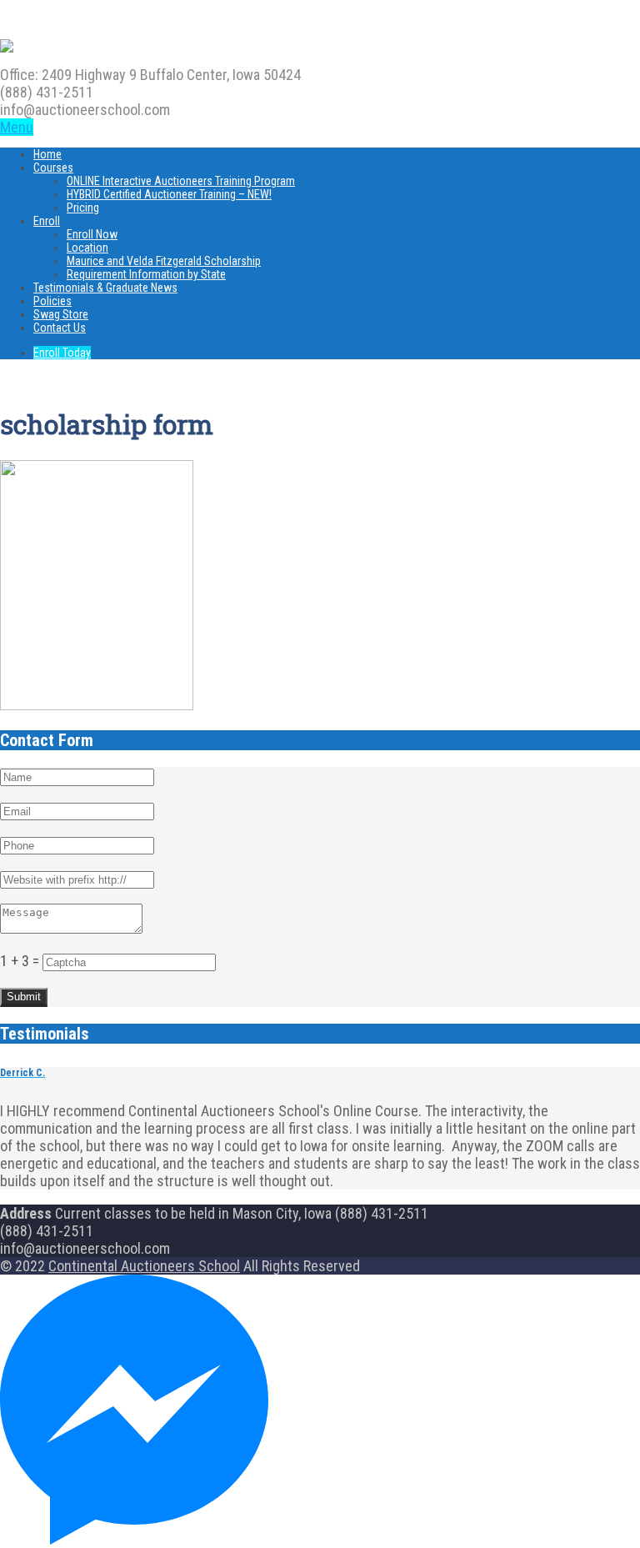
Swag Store (60, 314)
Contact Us (59, 327)
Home (47, 154)
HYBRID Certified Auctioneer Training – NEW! (169, 194)
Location (87, 247)
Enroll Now (92, 234)
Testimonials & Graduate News (105, 287)
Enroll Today (62, 352)
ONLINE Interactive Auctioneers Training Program (181, 181)
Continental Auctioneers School (144, 1266)
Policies (52, 301)
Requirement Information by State (146, 274)
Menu (16, 127)
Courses (53, 167)
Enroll (46, 221)
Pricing (83, 207)
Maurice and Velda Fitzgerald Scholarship (164, 261)
